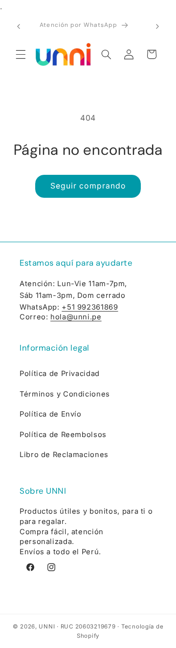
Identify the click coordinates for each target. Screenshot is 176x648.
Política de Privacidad (60, 373)
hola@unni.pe (76, 317)
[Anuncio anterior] (18, 26)
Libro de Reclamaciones (64, 454)
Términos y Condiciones (65, 394)
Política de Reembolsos (63, 434)
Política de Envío (51, 414)
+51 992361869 (90, 307)
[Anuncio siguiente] (157, 26)
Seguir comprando (88, 185)
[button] (20, 54)
